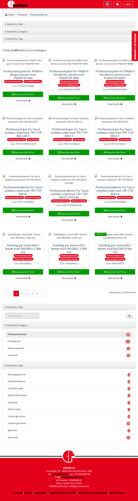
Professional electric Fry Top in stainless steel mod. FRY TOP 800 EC (23, 190)
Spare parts (68, 437)
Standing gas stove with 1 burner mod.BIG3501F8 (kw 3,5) (115, 248)
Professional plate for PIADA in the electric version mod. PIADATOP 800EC (115, 74)
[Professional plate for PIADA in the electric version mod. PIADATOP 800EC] (115, 62)
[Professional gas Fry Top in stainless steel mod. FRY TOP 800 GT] (115, 120)
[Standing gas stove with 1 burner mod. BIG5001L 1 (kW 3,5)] (23, 236)
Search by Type (15, 38)
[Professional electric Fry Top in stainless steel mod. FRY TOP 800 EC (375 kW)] (69, 180)
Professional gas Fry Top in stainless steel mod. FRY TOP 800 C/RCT (23, 132)
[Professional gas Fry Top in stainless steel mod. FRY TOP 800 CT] (69, 120)
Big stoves (68, 430)
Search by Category (17, 31)
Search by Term (15, 24)
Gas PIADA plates (33, 81)
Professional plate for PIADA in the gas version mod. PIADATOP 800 (23, 74)
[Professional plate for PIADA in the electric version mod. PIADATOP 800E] (69, 62)
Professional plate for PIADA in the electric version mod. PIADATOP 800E (69, 74)
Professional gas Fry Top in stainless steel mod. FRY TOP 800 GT (115, 132)
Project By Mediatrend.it (63, 492)
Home (11, 14)
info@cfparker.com (72, 477)
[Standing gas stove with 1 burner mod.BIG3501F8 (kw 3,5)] (115, 236)
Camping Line (68, 341)
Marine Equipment (68, 348)
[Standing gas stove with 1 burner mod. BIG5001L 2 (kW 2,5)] (69, 236)
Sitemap (18, 492)
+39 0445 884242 (60, 474)
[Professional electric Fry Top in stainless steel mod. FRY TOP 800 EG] (115, 178)
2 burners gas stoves (68, 423)
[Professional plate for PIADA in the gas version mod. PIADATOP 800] (23, 62)
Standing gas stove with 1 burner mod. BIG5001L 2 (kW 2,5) (69, 248)
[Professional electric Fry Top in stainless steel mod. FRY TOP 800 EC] (23, 178)
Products (22, 14)
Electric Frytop (33, 197)
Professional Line (38, 14)
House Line (68, 355)
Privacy (28, 492)
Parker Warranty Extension (93, 492)
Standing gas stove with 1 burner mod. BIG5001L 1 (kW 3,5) (23, 248)
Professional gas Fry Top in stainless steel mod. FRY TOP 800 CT (69, 132)
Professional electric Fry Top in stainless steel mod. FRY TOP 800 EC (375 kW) (69, 194)
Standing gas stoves (68, 374)
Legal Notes (40, 492)
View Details (22, 100)
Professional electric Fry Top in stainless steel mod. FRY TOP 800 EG (115, 190)
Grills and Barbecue (68, 381)
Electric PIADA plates (69, 85)
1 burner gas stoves (23, 259)
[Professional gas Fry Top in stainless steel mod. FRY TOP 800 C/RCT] (23, 120)
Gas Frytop (33, 139)
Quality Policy (117, 492)
